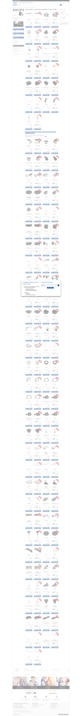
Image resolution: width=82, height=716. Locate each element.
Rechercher (50, 287)
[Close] (61, 280)
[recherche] (58, 285)
